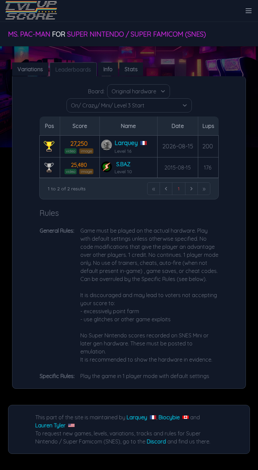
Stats (131, 69)
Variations (30, 69)
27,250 (79, 143)
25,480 (79, 164)
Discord (156, 441)
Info (108, 69)
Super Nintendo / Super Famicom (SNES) (136, 34)
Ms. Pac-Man (29, 34)
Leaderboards (73, 69)
